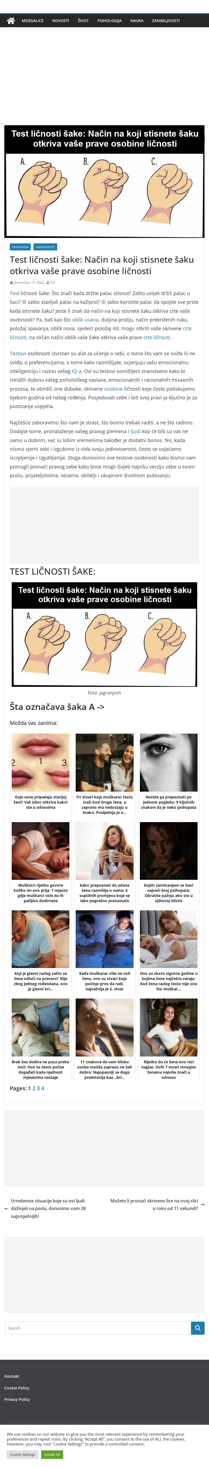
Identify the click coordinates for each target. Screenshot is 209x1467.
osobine (113, 388)
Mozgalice (33, 20)
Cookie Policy (16, 1388)
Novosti (60, 20)
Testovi (18, 353)
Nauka (136, 20)
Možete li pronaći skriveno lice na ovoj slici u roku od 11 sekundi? (154, 1205)
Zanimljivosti (166, 20)
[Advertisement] (104, 84)
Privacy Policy (17, 1399)
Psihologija (109, 20)
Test (14, 293)
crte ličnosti (156, 337)
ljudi (136, 431)
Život (83, 20)
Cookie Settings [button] (22, 1454)
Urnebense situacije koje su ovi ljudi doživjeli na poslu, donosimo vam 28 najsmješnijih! (48, 1209)
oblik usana (85, 319)
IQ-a (75, 371)
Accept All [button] (52, 1454)
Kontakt (11, 1376)
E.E (53, 282)
